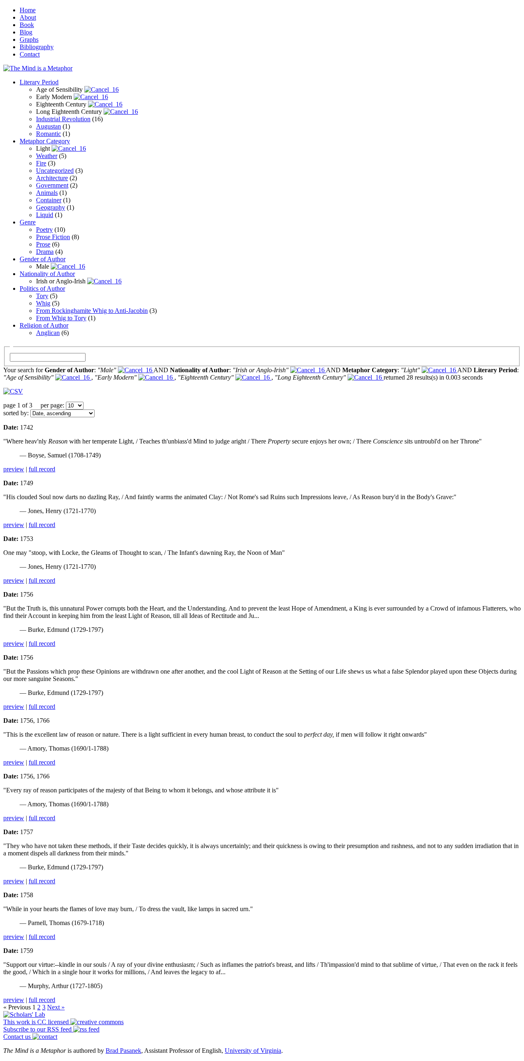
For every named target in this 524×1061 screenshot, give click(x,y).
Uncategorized (55, 170)
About (28, 17)
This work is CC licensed (36, 1021)
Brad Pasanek (123, 1050)
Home (28, 10)
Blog (26, 32)
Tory (42, 295)
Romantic (48, 133)
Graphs (29, 39)
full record (42, 469)
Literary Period (39, 82)
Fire (41, 163)
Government (52, 185)
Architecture (52, 177)
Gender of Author (43, 259)
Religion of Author (44, 325)
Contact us (17, 1036)
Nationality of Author (47, 273)
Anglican (48, 332)
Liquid (44, 214)
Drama (45, 251)
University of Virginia (253, 1050)
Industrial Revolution (63, 118)
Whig (43, 303)
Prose (43, 244)
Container (48, 200)
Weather (46, 155)
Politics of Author (42, 288)
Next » (56, 1007)
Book (27, 24)
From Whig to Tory (61, 317)
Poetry (44, 229)
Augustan (48, 126)
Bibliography (37, 46)
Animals (47, 192)
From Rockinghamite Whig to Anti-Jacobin (92, 310)
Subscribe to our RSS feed (38, 1029)
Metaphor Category (45, 141)
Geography (50, 207)
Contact (30, 54)
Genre (28, 222)
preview (13, 469)
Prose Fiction (53, 236)
